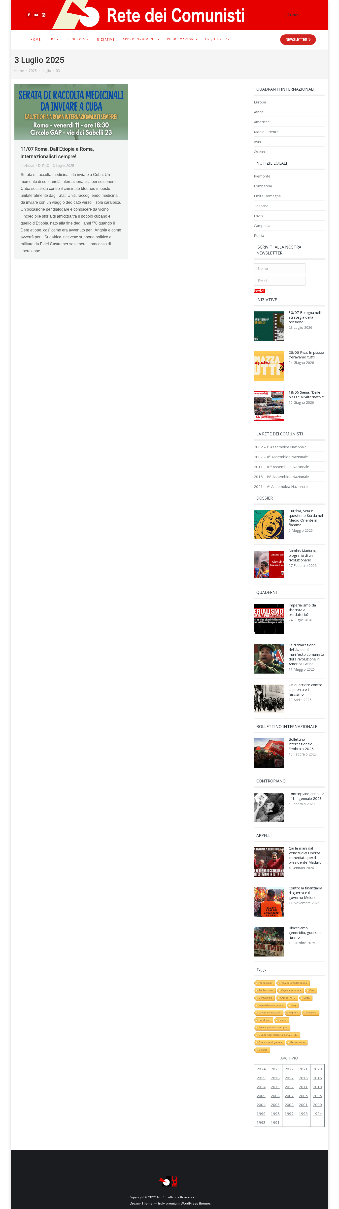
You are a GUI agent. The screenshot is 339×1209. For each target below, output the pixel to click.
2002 (289, 1104)
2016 (303, 1077)
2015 (317, 1077)
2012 (289, 1086)
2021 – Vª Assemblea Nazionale (281, 486)
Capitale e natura (291, 990)
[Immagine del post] (269, 327)
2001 (303, 1104)
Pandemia (264, 1020)
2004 (261, 1104)
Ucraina (263, 1049)
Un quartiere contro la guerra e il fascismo (305, 689)
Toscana (261, 205)
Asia (257, 141)
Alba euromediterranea (294, 983)
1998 (275, 1113)
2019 (261, 1077)
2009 (261, 1095)
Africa (258, 112)
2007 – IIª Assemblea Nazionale (281, 456)
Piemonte (262, 176)
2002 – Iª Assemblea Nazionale (280, 447)
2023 (275, 1068)
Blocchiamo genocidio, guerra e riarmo (305, 933)
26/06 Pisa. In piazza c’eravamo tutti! (306, 354)
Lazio (258, 215)
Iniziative (27, 166)
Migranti (293, 1012)
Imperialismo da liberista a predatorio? (302, 610)
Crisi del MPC (287, 997)
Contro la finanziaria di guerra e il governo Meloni (305, 893)
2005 (317, 1095)
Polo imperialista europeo (273, 1027)
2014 (261, 1086)
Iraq (293, 1005)
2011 (303, 1086)
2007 (289, 1095)
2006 (303, 1095)
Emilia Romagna (267, 196)
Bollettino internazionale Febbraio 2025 (301, 744)
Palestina (311, 1012)
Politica (282, 1020)
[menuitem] (36, 40)
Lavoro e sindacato (270, 1012)
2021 (303, 1068)
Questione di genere (270, 1042)
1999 (261, 1113)
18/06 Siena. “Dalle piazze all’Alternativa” (307, 394)
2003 (275, 1104)
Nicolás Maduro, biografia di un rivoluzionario (302, 555)
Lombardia (263, 186)
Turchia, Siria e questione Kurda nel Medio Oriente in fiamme (306, 517)
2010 (317, 1086)
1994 (317, 1113)
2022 (289, 1068)
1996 (303, 1113)
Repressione (297, 1042)
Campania (262, 225)
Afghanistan (265, 983)
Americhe (262, 122)
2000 (317, 1104)
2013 (275, 1086)
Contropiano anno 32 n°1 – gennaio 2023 (306, 796)
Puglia (259, 235)
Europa (260, 102)
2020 (317, 1068)
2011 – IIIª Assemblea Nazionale (281, 466)
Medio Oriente (266, 131)
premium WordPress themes (188, 1203)
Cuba (307, 997)
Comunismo (265, 997)
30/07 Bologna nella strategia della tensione (306, 317)
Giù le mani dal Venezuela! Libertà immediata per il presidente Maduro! (305, 855)
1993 (261, 1122)
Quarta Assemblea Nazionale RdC (278, 1034)
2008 (275, 1095)
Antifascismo (266, 990)
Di (43, 166)
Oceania (261, 151)
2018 (275, 1077)
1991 (275, 1122)
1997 (289, 1113)
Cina (311, 990)
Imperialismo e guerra (271, 1005)
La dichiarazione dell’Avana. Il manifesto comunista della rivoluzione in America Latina (306, 654)
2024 (261, 1068)
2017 (289, 1077)
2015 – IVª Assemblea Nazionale (281, 476)
